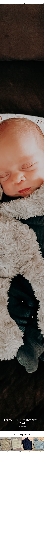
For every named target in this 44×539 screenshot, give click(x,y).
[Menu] (1, 3)
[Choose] (20, 449)
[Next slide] (9, 444)
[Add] (9, 449)
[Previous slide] (1, 444)
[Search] (3, 3)
